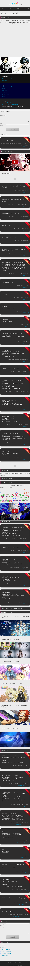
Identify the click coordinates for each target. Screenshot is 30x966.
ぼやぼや (14, 494)
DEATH (0, 493)
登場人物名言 (5, 90)
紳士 (10, 500)
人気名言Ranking (6, 949)
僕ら (10, 496)
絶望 (14, 500)
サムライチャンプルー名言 (22, 824)
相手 (26, 500)
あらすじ (4, 88)
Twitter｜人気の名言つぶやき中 (9, 103)
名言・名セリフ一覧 (7, 87)
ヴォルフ (3, 495)
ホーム (4, 8)
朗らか (6, 498)
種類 (6, 500)
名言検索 (4, 947)
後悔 (21, 498)
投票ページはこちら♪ (7, 78)
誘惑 (8, 501)
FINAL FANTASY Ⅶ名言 (23, 785)
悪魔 (23, 498)
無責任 (23, 500)
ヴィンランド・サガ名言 (23, 891)
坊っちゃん (22, 495)
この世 (7, 494)
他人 (26, 496)
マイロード (24, 491)
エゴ (20, 494)
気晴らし (17, 500)
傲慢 (7, 496)
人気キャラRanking (6, 953)
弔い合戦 (13, 498)
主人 (8, 494)
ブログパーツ (5, 945)
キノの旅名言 (25, 872)
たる (10, 494)
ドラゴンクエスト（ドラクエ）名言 (20, 916)
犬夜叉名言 (26, 806)
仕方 (21, 496)
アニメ (11, 8)
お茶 (4, 494)
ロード (28, 492)
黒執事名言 (26, 146)
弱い (15, 498)
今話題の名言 (5, 955)
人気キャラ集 (5, 94)
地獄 (18, 496)
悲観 (26, 498)
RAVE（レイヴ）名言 (24, 904)
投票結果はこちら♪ (6, 80)
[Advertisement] (15, 40)
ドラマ (19, 8)
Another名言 (26, 767)
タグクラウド (5, 92)
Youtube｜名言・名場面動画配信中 (10, 104)
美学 (20, 500)
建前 (12, 496)
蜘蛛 (3, 501)
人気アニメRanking (6, 951)
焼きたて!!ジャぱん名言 (23, 842)
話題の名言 (4, 96)
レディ (26, 492)
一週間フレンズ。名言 (23, 857)
